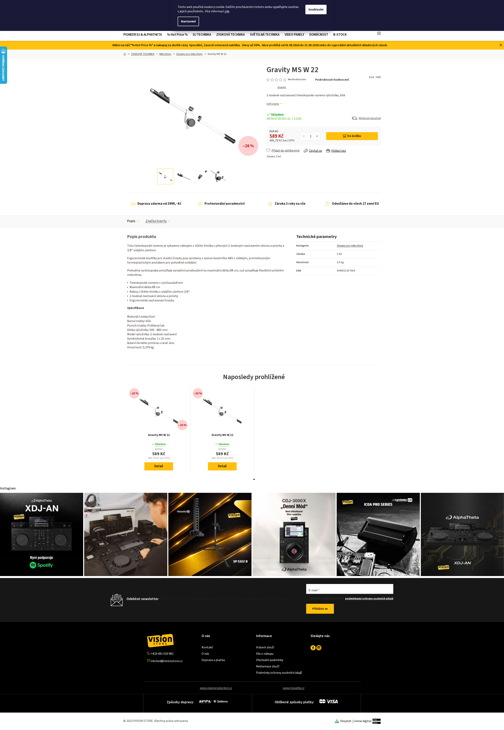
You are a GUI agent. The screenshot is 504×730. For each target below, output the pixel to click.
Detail (158, 466)
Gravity (281, 87)
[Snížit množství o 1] (304, 136)
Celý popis (273, 104)
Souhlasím (316, 9)
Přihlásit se (320, 609)
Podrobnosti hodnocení (332, 79)
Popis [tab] (131, 221)
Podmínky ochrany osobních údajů (279, 673)
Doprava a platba (213, 660)
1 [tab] (254, 479)
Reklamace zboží (267, 666)
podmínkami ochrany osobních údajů (369, 599)
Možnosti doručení (370, 118)
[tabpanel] (159, 429)
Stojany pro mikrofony (350, 246)
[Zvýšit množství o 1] (317, 136)
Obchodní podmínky (269, 660)
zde (227, 11)
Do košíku (354, 136)
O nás (205, 654)
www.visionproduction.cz (216, 688)
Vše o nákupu (264, 654)
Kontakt (207, 647)
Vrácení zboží (265, 647)
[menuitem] (143, 35)
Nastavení (188, 21)
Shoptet (346, 721)
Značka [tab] (156, 221)
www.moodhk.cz (293, 688)
